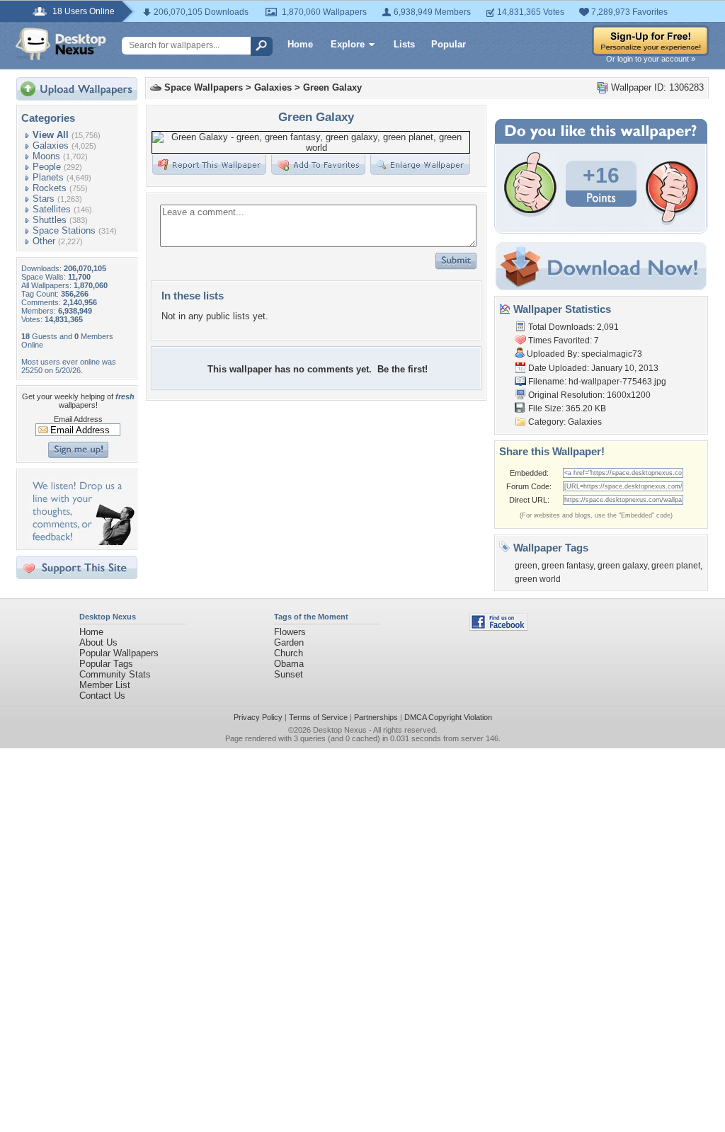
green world (538, 579)
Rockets (50, 188)
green (526, 566)
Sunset (288, 674)
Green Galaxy (332, 87)
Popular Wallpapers (119, 653)
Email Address (78, 419)
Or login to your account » (650, 59)
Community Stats (115, 674)
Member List (104, 685)
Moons (46, 156)
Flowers (290, 632)
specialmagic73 (611, 354)
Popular (448, 44)
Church (288, 653)
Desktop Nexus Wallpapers (61, 44)
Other (44, 241)
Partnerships (376, 717)
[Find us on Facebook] (498, 627)
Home (300, 44)
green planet (675, 566)
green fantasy (567, 566)
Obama (289, 663)
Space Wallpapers (203, 87)
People (47, 166)
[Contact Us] (81, 542)
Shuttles (50, 220)
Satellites (52, 209)
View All (51, 135)
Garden (289, 642)
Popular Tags (106, 663)
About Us (98, 642)
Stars (44, 198)
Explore (348, 44)
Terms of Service (318, 717)
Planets (48, 177)
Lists (404, 44)
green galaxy (622, 566)
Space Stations (64, 230)
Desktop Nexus (340, 730)
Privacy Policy (258, 717)
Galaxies (51, 145)
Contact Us (102, 695)
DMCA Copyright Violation (448, 717)
